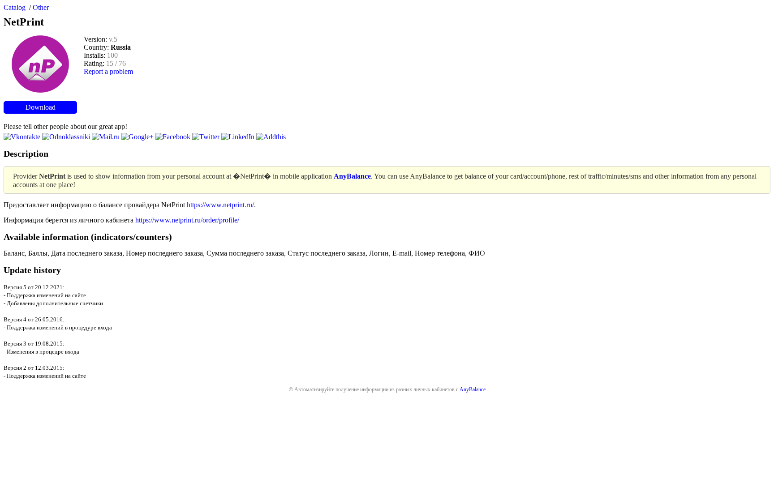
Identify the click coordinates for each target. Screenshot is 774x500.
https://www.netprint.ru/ (220, 205)
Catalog (15, 7)
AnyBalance (473, 389)
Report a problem (108, 71)
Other (41, 7)
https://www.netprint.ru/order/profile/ (187, 220)
